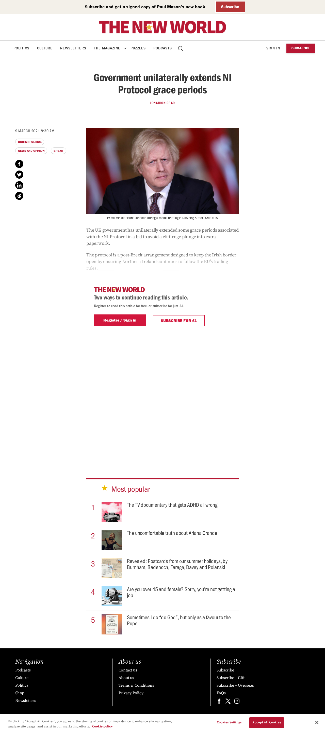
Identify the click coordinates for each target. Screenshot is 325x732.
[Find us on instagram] (236, 702)
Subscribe (230, 6)
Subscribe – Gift (231, 677)
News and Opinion (31, 151)
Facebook (19, 164)
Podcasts (162, 48)
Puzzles (138, 48)
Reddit (19, 196)
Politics (21, 48)
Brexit (58, 151)
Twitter (19, 175)
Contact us (128, 670)
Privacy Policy (131, 693)
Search (181, 48)
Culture (45, 48)
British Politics (29, 142)
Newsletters (73, 48)
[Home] (162, 27)
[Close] (316, 722)
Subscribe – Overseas (235, 685)
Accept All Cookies (266, 722)
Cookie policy (102, 726)
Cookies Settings (229, 722)
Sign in (273, 48)
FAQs (221, 693)
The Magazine (107, 48)
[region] (162, 723)
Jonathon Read (162, 103)
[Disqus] (162, 397)
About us (126, 677)
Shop (19, 693)
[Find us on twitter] (228, 702)
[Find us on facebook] (219, 702)
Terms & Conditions (136, 685)
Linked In (19, 185)
